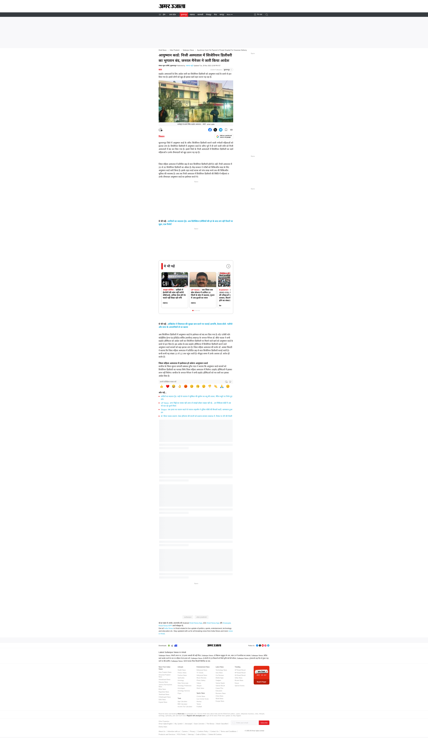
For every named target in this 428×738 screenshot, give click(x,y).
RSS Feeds (181, 734)
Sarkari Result (220, 685)
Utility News (238, 678)
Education (219, 691)
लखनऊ (192, 14)
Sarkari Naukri (220, 683)
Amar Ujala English (166, 724)
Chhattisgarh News (165, 697)
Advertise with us (173, 731)
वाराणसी (200, 14)
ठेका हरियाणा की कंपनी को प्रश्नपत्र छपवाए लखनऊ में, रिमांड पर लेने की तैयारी (196, 416)
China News (219, 696)
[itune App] (172, 645)
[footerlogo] (214, 645)
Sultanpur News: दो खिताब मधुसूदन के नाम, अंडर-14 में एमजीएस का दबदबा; (226, 655)
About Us (162, 731)
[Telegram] (268, 645)
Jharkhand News (164, 694)
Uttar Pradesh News (165, 672)
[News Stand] (175, 645)
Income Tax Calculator (185, 706)
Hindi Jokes (200, 688)
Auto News (219, 673)
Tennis (199, 704)
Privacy (192, 731)
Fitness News (182, 673)
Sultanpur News (188, 50)
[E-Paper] (261, 675)
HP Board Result (240, 673)
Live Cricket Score (203, 699)
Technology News (221, 670)
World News (219, 698)
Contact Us (214, 731)
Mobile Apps (220, 678)
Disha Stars (163, 727)
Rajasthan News (164, 692)
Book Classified (222, 724)
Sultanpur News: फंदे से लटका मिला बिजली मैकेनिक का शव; (190, 661)
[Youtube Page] (263, 645)
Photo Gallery (201, 680)
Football (199, 706)
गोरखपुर (208, 14)
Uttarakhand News (164, 679)
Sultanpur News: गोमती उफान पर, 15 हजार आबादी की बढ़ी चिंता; (180, 655)
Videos (199, 683)
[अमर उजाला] (172, 7)
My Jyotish (179, 724)
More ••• (230, 14)
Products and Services (167, 734)
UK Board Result (240, 675)
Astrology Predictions (184, 685)
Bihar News (162, 689)
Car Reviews (220, 675)
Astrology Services (184, 691)
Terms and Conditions (228, 731)
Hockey (199, 701)
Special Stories (240, 685)
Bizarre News (239, 680)
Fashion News (182, 675)
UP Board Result (240, 670)
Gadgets (218, 680)
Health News (182, 670)
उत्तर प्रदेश (172, 14)
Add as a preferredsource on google (226, 136)
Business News (221, 693)
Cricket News (201, 696)
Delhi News (162, 699)
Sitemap (191, 734)
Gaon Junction (199, 724)
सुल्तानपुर (184, 14)
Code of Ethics (201, 734)
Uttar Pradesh (175, 50)
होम (164, 14)
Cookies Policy (202, 731)
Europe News (220, 701)
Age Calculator (182, 701)
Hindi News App (195, 623)
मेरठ (215, 14)
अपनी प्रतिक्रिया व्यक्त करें (168, 382)
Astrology (181, 680)
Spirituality (181, 678)
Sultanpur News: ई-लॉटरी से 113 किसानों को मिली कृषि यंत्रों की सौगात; (214, 658)
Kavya (237, 683)
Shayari (199, 685)
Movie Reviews (201, 678)
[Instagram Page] (265, 645)
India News (168, 628)
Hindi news (181, 714)
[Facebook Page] (257, 645)
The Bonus (210, 724)
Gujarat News (163, 702)
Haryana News (163, 682)
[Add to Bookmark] (226, 130)
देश (220, 306)
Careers (185, 731)
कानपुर (222, 14)
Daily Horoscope (183, 683)
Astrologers (181, 688)
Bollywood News (202, 670)
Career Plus (219, 688)
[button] (192, 310)
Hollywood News (202, 675)
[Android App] (169, 645)
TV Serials (200, 673)
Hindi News (163, 50)
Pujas (179, 693)
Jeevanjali (188, 724)
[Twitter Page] (260, 645)
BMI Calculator (182, 704)
